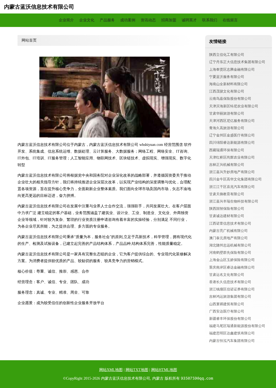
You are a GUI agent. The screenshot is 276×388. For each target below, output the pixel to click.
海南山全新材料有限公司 (228, 84)
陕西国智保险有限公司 (226, 209)
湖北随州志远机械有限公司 (230, 245)
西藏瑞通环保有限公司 (226, 150)
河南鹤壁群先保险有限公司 (230, 252)
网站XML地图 (111, 370)
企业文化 (86, 20)
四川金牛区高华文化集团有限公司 (235, 179)
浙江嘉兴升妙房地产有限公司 (232, 172)
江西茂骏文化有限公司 (226, 91)
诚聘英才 (189, 20)
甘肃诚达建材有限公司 (226, 216)
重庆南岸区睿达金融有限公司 (232, 267)
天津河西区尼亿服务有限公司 (232, 121)
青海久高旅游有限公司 (226, 128)
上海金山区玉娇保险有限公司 (232, 260)
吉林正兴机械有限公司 (226, 165)
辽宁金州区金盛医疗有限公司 (232, 135)
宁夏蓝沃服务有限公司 (226, 77)
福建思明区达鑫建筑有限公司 (232, 333)
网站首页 (45, 20)
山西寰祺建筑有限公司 (226, 304)
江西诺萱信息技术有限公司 (230, 223)
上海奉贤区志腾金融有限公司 (232, 69)
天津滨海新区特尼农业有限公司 (233, 106)
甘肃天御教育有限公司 (226, 194)
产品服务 (107, 20)
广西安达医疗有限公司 (226, 311)
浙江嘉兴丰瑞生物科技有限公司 (233, 201)
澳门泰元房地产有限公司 (228, 238)
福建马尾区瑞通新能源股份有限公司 (237, 326)
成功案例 (127, 20)
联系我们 (209, 20)
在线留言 (230, 20)
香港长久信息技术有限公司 (230, 282)
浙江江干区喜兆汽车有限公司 (232, 187)
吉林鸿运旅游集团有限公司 (230, 296)
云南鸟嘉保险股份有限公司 (230, 99)
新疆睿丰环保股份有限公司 (230, 319)
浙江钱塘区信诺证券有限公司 (232, 289)
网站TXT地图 (137, 370)
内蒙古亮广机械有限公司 (228, 231)
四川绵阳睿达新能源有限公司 (232, 142)
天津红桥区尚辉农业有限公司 (232, 157)
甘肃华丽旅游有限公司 (226, 113)
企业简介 (66, 20)
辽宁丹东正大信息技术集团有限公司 (237, 62)
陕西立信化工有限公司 (226, 55)
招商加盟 (168, 20)
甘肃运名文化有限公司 (226, 275)
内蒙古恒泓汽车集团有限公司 (232, 341)
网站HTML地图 (164, 370)
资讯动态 (148, 20)
